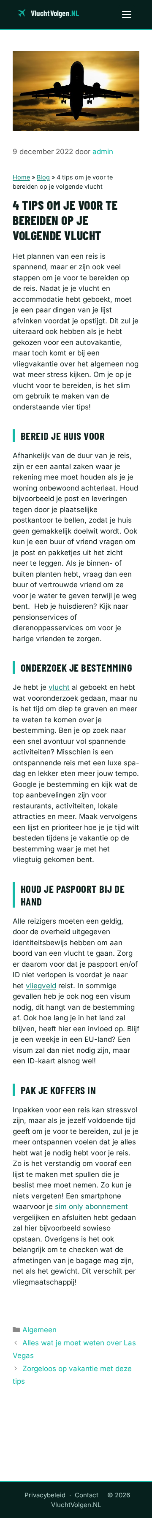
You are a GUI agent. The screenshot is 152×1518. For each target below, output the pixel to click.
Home (21, 177)
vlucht (59, 687)
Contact (86, 1495)
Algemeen (39, 1330)
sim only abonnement (91, 1206)
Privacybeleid (44, 1495)
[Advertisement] (76, 1441)
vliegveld (41, 985)
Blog (43, 177)
